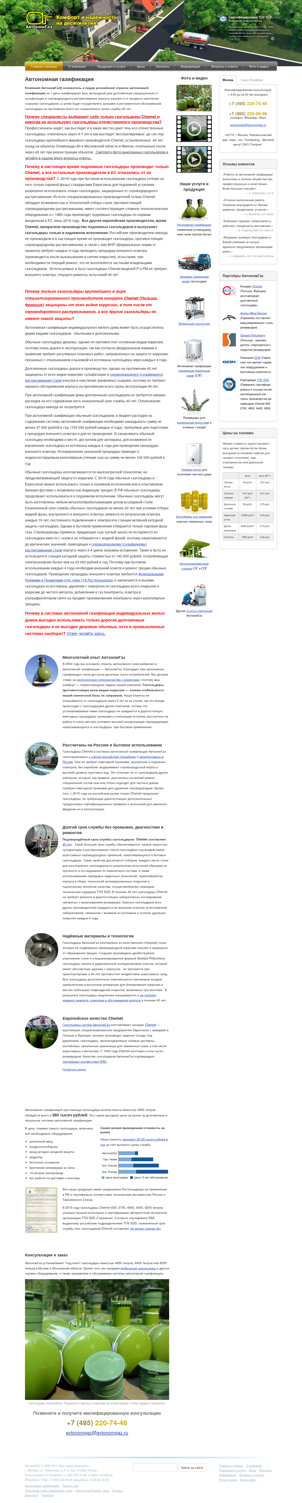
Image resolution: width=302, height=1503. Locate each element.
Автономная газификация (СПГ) (194, 371)
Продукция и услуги (111, 66)
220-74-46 (97, 1422)
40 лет (67, 844)
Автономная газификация (42, 1486)
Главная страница (231, 1466)
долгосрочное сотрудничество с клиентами (108, 679)
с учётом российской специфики (112, 756)
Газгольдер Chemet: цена (92, 1491)
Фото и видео (258, 66)
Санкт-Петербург (252, 80)
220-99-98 (248, 113)
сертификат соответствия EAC (85, 1061)
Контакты (162, 66)
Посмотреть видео (74, 1069)
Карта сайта (248, 1480)
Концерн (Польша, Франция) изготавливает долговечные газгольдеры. (253, 295)
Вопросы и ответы (224, 66)
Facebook (48, 1495)
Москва (228, 80)
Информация (190, 66)
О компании (77, 66)
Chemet (150, 1024)
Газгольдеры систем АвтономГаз (86, 1024)
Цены (141, 66)
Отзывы (117, 1491)
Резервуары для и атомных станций (194, 422)
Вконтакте (31, 1495)
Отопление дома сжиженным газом (48, 1491)
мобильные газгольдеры (138, 1268)
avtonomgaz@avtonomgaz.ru (97, 1432)
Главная (44, 66)
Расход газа (70, 1486)
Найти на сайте (192, 1467)
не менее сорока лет (145, 1228)
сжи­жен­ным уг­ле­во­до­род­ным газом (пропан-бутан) (194, 229)
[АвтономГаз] (151, 18)
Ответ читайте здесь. (86, 633)
